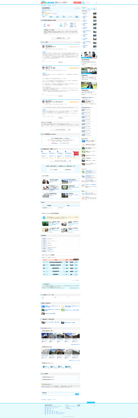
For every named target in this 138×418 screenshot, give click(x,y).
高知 (64, 412)
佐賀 (47, 413)
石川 (52, 407)
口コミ (68, 297)
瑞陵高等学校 (85, 45)
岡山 (50, 412)
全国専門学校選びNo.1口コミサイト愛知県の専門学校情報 (91, 171)
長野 (47, 407)
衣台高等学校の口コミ (50, 46)
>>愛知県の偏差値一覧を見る (75, 344)
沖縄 (62, 413)
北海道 (46, 406)
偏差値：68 (84, 39)
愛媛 (61, 412)
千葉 (53, 408)
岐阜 (47, 410)
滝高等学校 (85, 20)
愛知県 (43, 10)
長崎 (50, 413)
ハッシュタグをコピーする (64, 143)
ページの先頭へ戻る (91, 402)
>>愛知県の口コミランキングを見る (74, 360)
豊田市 (44, 10)
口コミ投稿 (77, 42)
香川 (59, 412)
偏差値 (51, 16)
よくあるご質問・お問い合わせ (70, 406)
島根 (47, 412)
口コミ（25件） (57, 17)
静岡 (50, 410)
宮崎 (57, 413)
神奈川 (48, 408)
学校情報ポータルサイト (61, 2)
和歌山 (57, 411)
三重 (52, 410)
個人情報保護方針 (68, 408)
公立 (49, 10)
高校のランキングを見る (89, 192)
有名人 (43, 298)
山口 (54, 412)
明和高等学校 (85, 23)
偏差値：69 (84, 36)
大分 (54, 413)
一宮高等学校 (85, 34)
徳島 (57, 412)
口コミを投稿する (55, 169)
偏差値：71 (84, 21)
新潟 (45, 407)
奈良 (54, 411)
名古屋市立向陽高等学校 (87, 30)
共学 (50, 10)
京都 (50, 411)
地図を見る (50, 249)
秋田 (55, 406)
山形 (57, 406)
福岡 (45, 413)
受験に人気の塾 (76, 17)
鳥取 (45, 412)
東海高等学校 (85, 12)
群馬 (47, 409)
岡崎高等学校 (85, 27)
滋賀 (52, 411)
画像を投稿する (68, 169)
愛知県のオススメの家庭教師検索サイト (91, 185)
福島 (60, 406)
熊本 (52, 413)
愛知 (45, 410)
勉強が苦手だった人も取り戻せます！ (54, 101)
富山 (50, 407)
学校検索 (77, 394)
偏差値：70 (84, 25)
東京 (45, 408)
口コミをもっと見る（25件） (60, 129)
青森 (48, 406)
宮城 (53, 406)
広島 (52, 412)
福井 (54, 407)
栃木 (50, 409)
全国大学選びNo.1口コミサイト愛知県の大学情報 (90, 176)
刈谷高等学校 (85, 38)
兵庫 (47, 411)
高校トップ (45, 16)
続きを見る (60, 62)
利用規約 (67, 407)
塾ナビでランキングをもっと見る (60, 160)
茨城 (45, 409)
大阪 (45, 411)
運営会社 (78, 406)
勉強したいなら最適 (50, 68)
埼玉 (50, 408)
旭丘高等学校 (85, 16)
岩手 (50, 406)
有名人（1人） (63, 17)
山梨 (57, 407)
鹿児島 (60, 413)
